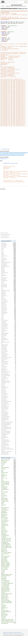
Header (8, 252)
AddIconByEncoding (8, 374)
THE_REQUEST (8, 488)
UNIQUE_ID (8, 613)
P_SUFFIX (8, 570)
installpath (8, 606)
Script (8, 257)
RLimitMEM (8, 436)
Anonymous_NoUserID (8, 432)
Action (8, 316)
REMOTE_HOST (8, 531)
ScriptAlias (8, 385)
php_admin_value (8, 344)
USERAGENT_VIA (8, 542)
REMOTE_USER (8, 515)
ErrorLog (8, 438)
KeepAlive (8, 329)
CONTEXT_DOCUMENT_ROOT (8, 619)
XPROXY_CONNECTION (8, 546)
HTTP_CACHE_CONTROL (8, 552)
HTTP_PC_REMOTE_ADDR (8, 547)
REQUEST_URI (3, 158)
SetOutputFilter (8, 277)
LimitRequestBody (8, 333)
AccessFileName (8, 414)
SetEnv (8, 289)
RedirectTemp (8, 295)
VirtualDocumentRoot (8, 290)
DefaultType (8, 370)
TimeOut (8, 337)
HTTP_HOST (8, 462)
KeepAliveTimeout (8, 452)
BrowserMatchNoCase (8, 371)
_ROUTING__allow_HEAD (8, 538)
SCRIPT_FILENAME (8, 467)
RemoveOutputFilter (8, 403)
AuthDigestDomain (8, 412)
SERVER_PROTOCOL (8, 591)
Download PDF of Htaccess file (10, 163)
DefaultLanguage (8, 328)
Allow (3, 6)
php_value (8, 267)
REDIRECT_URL (8, 551)
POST (8, 480)
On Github (3, 149)
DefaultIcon (8, 352)
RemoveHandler (8, 320)
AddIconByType (8, 362)
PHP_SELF (8, 592)
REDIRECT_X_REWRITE (8, 564)
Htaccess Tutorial (4, 232)
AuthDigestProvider (8, 380)
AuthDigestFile (8, 400)
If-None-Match (8, 530)
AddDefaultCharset (8, 266)
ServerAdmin (8, 398)
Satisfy (8, 283)
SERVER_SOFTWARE (8, 588)
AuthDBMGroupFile (8, 419)
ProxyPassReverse (8, 406)
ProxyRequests (8, 425)
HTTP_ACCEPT (8, 519)
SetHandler (8, 313)
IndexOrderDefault (8, 355)
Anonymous (8, 321)
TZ (8, 506)
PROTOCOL (8, 616)
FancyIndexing (8, 325)
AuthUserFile (8, 299)
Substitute (8, 367)
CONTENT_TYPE (8, 521)
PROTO (8, 497)
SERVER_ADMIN (8, 524)
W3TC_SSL (8, 522)
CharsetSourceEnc (8, 361)
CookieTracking (8, 411)
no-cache (8, 494)
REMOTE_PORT (8, 607)
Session (8, 297)
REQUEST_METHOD (8, 484)
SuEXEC (8, 450)
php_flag (8, 271)
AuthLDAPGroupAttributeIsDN (8, 449)
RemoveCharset (8, 373)
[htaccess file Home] (2, 1)
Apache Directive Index (5, 234)
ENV (8, 466)
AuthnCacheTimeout (8, 447)
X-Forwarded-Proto (8, 507)
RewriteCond (8, 155)
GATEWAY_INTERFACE (8, 575)
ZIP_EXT (8, 609)
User (23, 155)
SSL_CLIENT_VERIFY (8, 586)
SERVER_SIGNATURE (8, 589)
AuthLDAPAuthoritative (8, 431)
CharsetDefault (8, 358)
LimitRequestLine (8, 443)
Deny (1, 153)
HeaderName (8, 338)
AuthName (16, 152)
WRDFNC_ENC (8, 558)
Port (8, 288)
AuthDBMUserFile (8, 418)
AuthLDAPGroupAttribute (8, 451)
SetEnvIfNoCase (8, 272)
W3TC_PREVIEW (8, 517)
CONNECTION (8, 534)
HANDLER (8, 516)
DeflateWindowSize (8, 454)
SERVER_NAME (8, 498)
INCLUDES (8, 468)
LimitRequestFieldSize (8, 441)
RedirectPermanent (8, 342)
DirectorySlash (8, 326)
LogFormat (8, 389)
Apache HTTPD (17, 632)
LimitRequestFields (8, 440)
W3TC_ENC (8, 504)
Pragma (8, 493)
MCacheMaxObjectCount (8, 428)
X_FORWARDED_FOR (8, 543)
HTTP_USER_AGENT (8, 483)
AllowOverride (5, 152)
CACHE (8, 502)
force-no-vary (8, 477)
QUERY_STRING (8, 472)
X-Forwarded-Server (8, 582)
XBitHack (8, 360)
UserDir (8, 365)
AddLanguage (8, 348)
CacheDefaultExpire (8, 445)
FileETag (8, 270)
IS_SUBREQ (8, 537)
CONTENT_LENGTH (8, 566)
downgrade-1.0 (8, 513)
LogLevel (8, 410)
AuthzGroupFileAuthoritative (8, 421)
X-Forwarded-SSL (8, 610)
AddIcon (8, 340)
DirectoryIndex (5, 153)
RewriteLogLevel (8, 387)
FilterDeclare (8, 307)
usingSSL (8, 571)
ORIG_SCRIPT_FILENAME (8, 601)
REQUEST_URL (8, 549)
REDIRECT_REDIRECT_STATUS (8, 620)
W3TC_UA (8, 529)
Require (23, 153)
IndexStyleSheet (8, 351)
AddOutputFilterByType (8, 262)
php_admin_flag (8, 396)
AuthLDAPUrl (8, 391)
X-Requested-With (8, 501)
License (8, 149)
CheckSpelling (8, 353)
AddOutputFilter (8, 312)
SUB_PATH (8, 618)
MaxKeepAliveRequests (8, 423)
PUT (8, 490)
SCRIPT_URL (8, 548)
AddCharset (8, 279)
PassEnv (8, 384)
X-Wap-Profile (8, 508)
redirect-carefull (8, 569)
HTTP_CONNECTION (8, 556)
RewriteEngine (14, 155)
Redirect (8, 254)
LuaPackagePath (8, 409)
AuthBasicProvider (8, 339)
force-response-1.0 (8, 520)
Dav (8, 343)
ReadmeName (8, 334)
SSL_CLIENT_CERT (8, 587)
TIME (8, 471)
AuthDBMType (8, 434)
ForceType (17, 153)
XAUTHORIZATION (8, 535)
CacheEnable (8, 442)
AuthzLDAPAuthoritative (8, 401)
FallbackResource (8, 324)
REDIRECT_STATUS (8, 481)
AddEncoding (8, 275)
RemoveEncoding (8, 393)
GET (8, 479)
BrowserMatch (8, 285)
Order (20, 153)
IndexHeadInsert (8, 369)
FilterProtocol (8, 306)
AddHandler (8, 293)
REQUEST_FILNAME (8, 562)
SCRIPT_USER (8, 615)
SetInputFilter (8, 405)
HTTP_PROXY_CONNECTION (8, 583)
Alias (8, 315)
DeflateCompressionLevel (8, 357)
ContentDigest (8, 366)
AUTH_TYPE (8, 577)
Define (8, 319)
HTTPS (8, 465)
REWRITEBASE (8, 512)
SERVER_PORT (8, 475)
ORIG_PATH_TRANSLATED (8, 602)
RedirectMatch (8, 286)
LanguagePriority (8, 364)
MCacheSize (8, 429)
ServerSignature (8, 301)
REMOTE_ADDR (8, 499)
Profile (8, 503)
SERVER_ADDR (8, 486)
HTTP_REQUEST (8, 557)
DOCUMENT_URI (8, 623)
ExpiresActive (8, 258)
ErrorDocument (12, 153)
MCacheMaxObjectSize (8, 427)
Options (8, 248)
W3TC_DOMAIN (8, 568)
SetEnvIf (8, 281)
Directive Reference (5, 235)
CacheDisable (8, 394)
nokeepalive (8, 511)
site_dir (8, 604)
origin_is (8, 573)
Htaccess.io (5, 632)
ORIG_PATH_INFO (8, 614)
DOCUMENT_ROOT (8, 489)
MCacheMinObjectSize (8, 424)
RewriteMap (8, 376)
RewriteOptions (8, 302)
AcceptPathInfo (8, 330)
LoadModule (8, 356)
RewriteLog (8, 392)
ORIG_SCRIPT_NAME (8, 600)
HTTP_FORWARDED (8, 580)
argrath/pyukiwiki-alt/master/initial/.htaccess (15, 6)
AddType (8, 261)
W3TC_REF (8, 533)
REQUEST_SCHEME (8, 565)
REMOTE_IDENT (8, 598)
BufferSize (8, 446)
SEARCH (8, 526)
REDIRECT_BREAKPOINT (8, 611)
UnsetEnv (8, 379)
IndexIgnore (8, 292)
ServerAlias (8, 420)
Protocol (8, 331)
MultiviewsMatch (8, 407)
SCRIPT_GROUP (8, 595)
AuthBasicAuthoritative (8, 382)
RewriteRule (19, 155)
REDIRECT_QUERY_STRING (8, 574)
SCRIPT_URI (8, 579)
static (8, 470)
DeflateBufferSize (8, 437)
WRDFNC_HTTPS (8, 561)
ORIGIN (8, 476)
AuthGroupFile (11, 152)
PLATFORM (8, 605)
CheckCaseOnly (8, 397)
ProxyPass (8, 383)
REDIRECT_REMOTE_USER (8, 593)
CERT (8, 555)
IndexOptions (8, 322)
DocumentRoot (8, 349)
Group (8, 317)
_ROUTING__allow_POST (8, 540)
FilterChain (8, 303)
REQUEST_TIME (8, 596)
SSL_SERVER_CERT (8, 584)
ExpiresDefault (8, 259)
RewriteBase (2, 155)
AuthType (21, 152)
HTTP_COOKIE (8, 495)
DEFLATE (8, 463)
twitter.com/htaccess (5, 237)
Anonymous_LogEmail (8, 433)
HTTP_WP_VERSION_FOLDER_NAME (8, 622)
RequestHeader (8, 280)
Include (8, 273)
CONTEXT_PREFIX (8, 510)
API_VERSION (8, 578)
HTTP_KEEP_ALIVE (8, 553)
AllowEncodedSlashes (8, 416)
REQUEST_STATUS (8, 597)
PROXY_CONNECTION (8, 544)
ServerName (8, 347)
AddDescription (8, 346)
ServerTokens (8, 284)
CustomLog (8, 388)
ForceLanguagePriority (8, 375)
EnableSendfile (8, 415)
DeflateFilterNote (8, 378)
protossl (8, 485)
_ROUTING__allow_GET (8, 539)
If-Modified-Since (8, 525)
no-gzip (8, 474)
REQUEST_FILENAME (8, 459)
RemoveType (8, 335)
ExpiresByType (8, 264)
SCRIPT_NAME (8, 560)
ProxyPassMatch (8, 402)
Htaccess (11, 632)
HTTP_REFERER (8, 492)
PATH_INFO (8, 528)
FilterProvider (8, 304)
